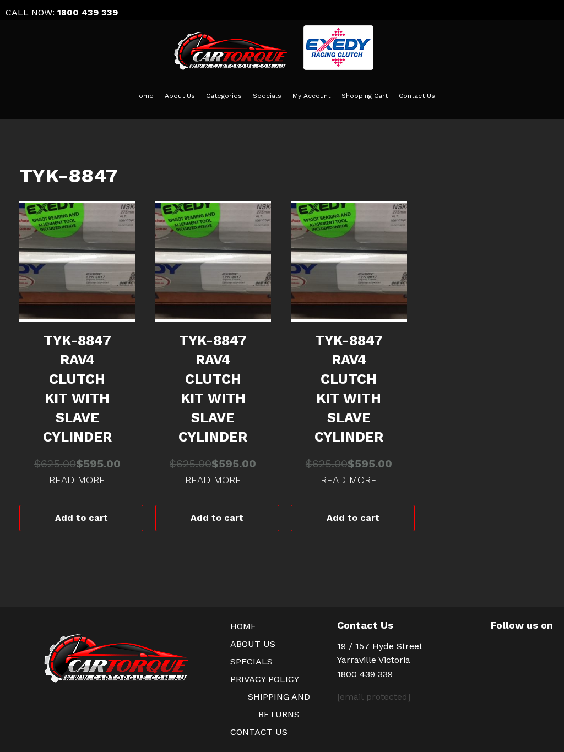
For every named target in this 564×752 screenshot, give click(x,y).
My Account (311, 96)
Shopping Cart (364, 96)
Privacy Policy (264, 679)
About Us (180, 96)
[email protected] (373, 696)
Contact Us (417, 96)
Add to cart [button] (81, 518)
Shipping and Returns (279, 705)
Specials (267, 96)
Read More (77, 480)
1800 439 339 (87, 12)
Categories (224, 96)
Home (144, 96)
